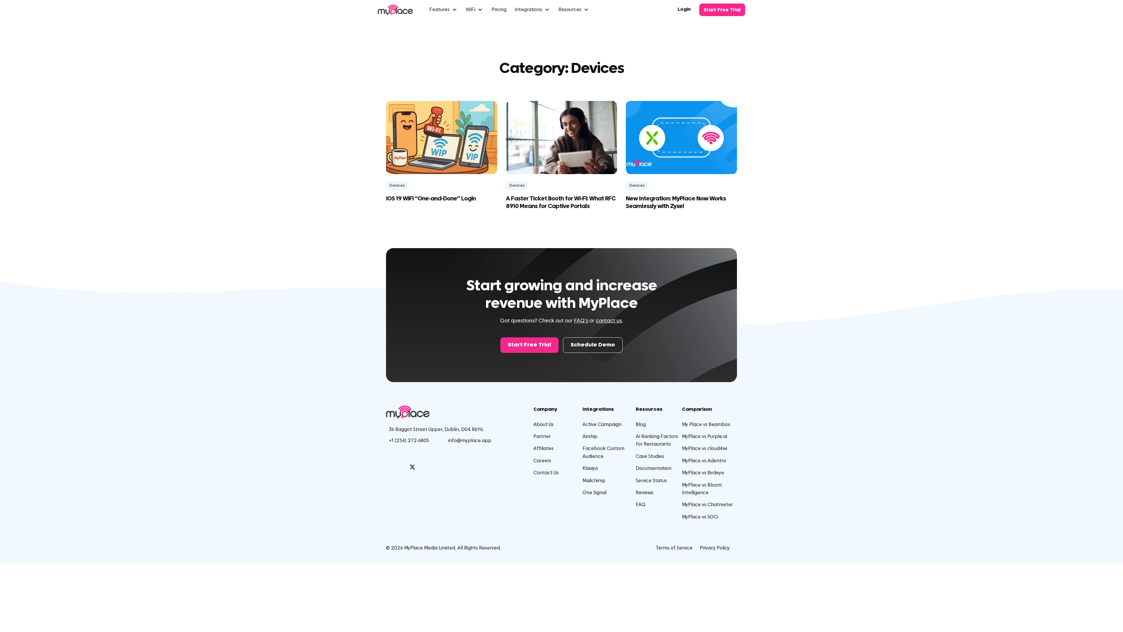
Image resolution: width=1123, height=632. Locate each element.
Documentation (653, 468)
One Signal (595, 492)
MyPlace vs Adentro (704, 460)
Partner (542, 436)
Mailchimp (594, 480)
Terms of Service (674, 548)
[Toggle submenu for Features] (454, 9)
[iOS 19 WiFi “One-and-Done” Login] (441, 137)
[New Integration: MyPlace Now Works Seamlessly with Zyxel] (681, 137)
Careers (542, 460)
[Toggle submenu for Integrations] (547, 9)
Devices (397, 185)
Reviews (644, 492)
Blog (641, 424)
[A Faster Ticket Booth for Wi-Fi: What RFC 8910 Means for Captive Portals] (561, 137)
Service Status (651, 480)
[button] (529, 345)
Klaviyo (590, 468)
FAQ (640, 504)
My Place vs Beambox (706, 424)
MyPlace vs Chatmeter (707, 504)
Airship (590, 436)
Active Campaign (602, 424)
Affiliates (543, 448)
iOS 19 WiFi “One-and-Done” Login (431, 199)
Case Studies (650, 456)
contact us (609, 321)
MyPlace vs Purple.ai (704, 436)
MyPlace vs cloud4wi (704, 448)
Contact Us (546, 472)
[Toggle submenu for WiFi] (480, 9)
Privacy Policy (715, 548)
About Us (543, 424)
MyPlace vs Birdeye (703, 472)
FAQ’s (581, 321)
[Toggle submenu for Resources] (586, 9)
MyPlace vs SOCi (700, 517)
